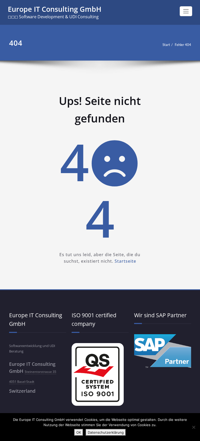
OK (78, 432)
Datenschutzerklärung (106, 432)
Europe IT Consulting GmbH (54, 9)
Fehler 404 (183, 45)
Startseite (125, 261)
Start (166, 45)
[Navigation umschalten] (186, 11)
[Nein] (193, 427)
